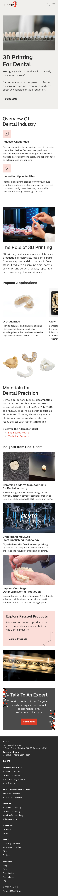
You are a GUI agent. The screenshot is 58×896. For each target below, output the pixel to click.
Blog (5, 865)
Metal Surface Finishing (13, 815)
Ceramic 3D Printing (11, 811)
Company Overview (11, 843)
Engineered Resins (18, 432)
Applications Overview (12, 797)
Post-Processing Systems (14, 779)
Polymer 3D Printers (11, 771)
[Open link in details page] (24, 312)
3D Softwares (9, 783)
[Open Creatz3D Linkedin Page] (8, 761)
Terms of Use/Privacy (12, 891)
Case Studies (8, 873)
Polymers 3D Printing (12, 807)
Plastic (5, 833)
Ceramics (7, 829)
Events (5, 869)
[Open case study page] (29, 579)
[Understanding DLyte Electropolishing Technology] (29, 527)
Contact (6, 855)
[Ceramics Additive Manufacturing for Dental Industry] (29, 476)
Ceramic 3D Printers (11, 775)
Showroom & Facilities (12, 847)
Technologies (8, 877)
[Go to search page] (48, 4)
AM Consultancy (10, 819)
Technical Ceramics (19, 436)
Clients (5, 851)
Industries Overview (11, 793)
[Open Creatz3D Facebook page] (4, 761)
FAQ (4, 881)
